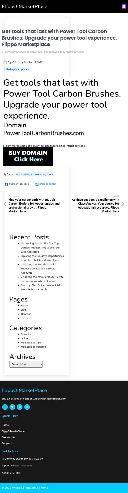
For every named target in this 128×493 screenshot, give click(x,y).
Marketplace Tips (31, 342)
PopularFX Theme (36, 488)
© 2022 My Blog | (13, 488)
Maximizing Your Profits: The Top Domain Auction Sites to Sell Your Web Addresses (40, 247)
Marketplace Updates (17, 69)
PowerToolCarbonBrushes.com (43, 133)
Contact (26, 314)
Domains (26, 334)
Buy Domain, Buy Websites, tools (34, 174)
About (24, 305)
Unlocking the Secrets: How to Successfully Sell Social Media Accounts (38, 268)
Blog (23, 309)
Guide (24, 338)
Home (24, 318)
